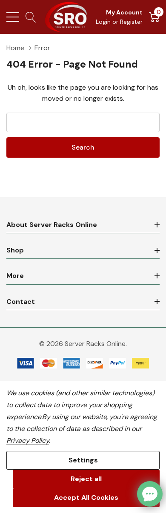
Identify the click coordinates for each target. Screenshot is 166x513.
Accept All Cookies (86, 497)
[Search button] (31, 17)
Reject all (86, 478)
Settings (83, 460)
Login (104, 22)
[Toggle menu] (12, 17)
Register (131, 22)
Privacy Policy (27, 440)
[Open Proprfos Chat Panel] (150, 494)
